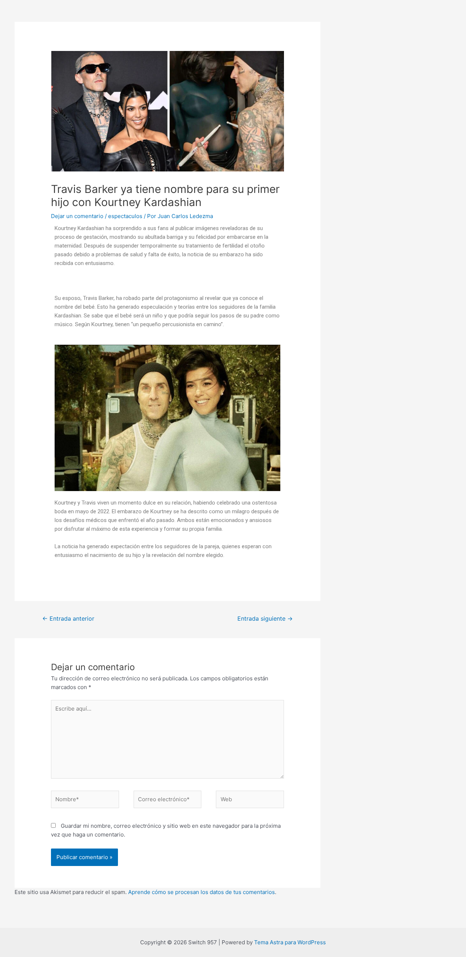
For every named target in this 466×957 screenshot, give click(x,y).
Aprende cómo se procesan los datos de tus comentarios (201, 892)
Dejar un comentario (77, 216)
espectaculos (125, 216)
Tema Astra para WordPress (290, 942)
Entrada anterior (68, 618)
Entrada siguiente (265, 618)
